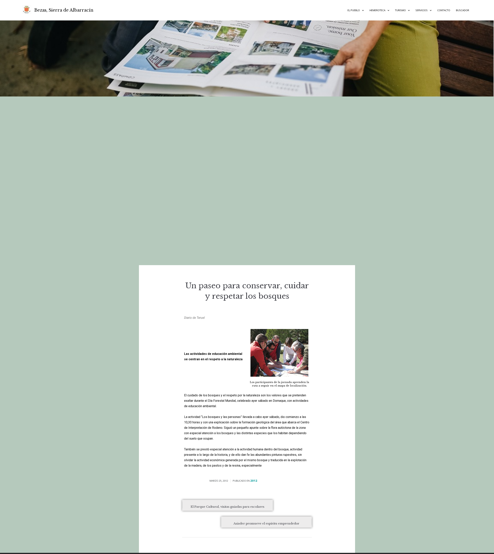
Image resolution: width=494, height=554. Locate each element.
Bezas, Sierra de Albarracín (63, 10)
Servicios (421, 10)
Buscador (462, 10)
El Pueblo (354, 10)
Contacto (443, 10)
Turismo (400, 10)
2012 (253, 480)
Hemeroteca (377, 10)
